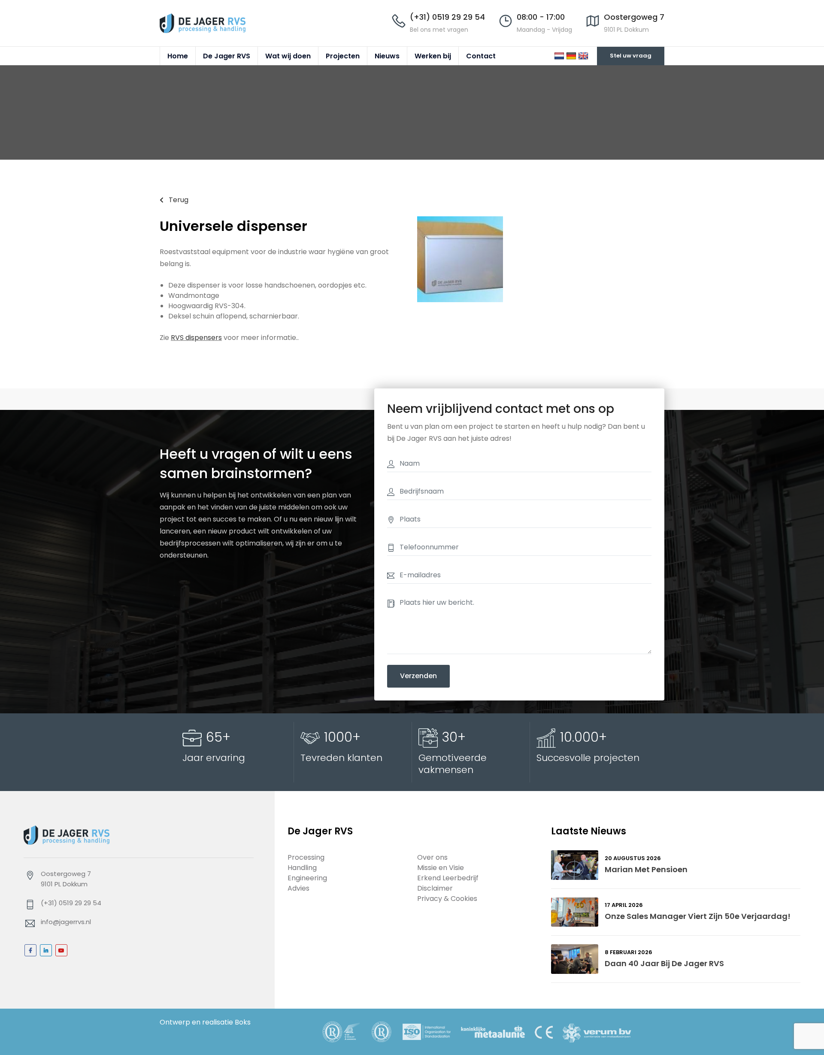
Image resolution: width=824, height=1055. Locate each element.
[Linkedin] (46, 950)
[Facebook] (30, 950)
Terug (177, 200)
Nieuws (387, 56)
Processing (306, 857)
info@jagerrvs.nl (66, 921)
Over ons (432, 857)
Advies (298, 888)
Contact (481, 56)
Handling (302, 868)
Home (177, 56)
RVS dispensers (196, 338)
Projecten (343, 56)
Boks (243, 1022)
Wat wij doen (288, 56)
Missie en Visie (440, 868)
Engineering (307, 878)
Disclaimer (435, 888)
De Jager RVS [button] (226, 56)
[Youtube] (61, 950)
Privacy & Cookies (447, 898)
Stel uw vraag (630, 56)
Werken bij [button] (433, 56)
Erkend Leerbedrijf (448, 878)
